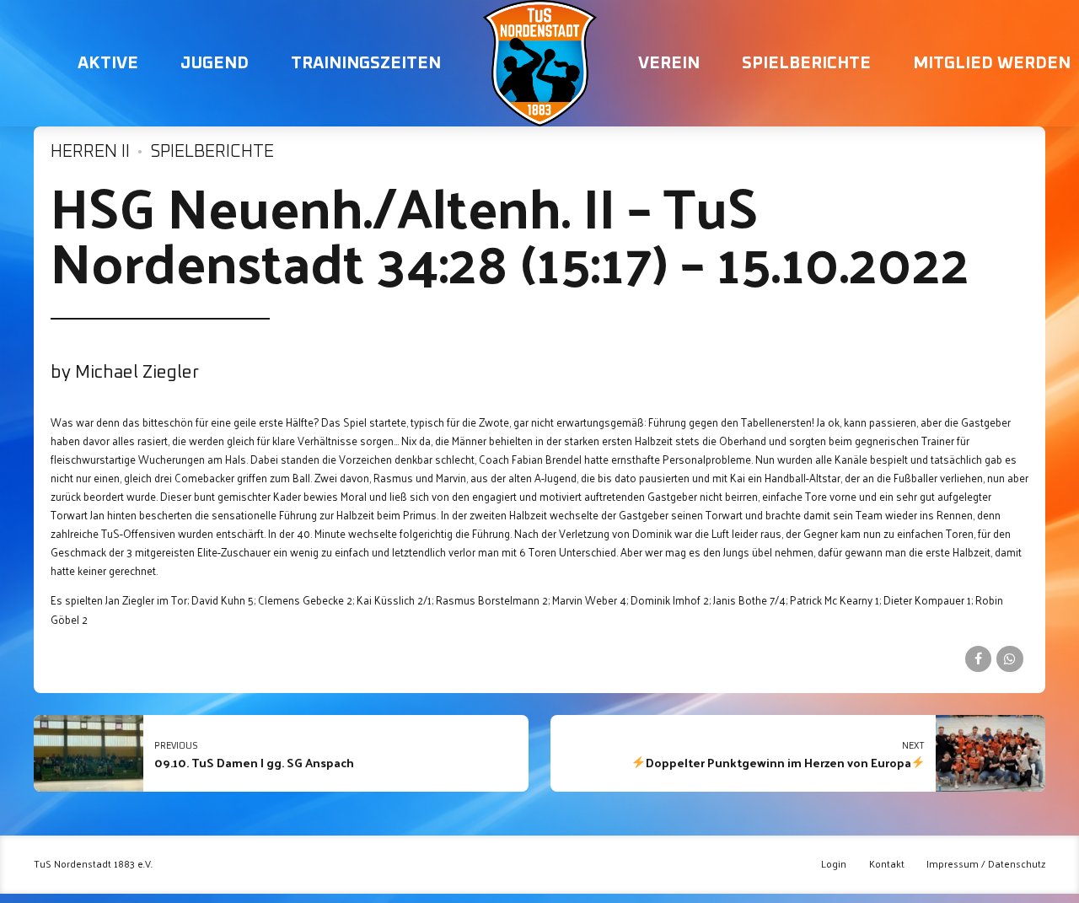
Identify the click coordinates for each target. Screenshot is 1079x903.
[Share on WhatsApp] (1009, 659)
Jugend (214, 63)
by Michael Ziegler (125, 372)
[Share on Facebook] (978, 659)
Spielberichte (806, 63)
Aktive (108, 63)
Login (833, 864)
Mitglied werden (992, 63)
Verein (669, 63)
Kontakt (887, 864)
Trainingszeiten (366, 63)
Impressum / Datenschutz (985, 864)
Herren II (90, 151)
